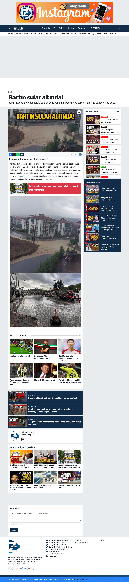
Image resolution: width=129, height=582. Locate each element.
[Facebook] (10, 568)
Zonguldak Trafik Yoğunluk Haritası (61, 547)
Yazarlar (46, 28)
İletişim (71, 28)
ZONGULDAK (43, 34)
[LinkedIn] (25, 568)
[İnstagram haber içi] (64, 12)
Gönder (14, 530)
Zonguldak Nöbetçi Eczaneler (59, 540)
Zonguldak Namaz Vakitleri (58, 545)
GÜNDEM (33, 34)
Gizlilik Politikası (82, 542)
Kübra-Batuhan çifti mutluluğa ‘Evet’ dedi (109, 151)
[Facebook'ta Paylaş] (10, 154)
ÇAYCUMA (65, 34)
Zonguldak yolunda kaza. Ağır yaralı (110, 131)
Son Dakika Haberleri (56, 554)
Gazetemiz (83, 28)
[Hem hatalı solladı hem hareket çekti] (45, 477)
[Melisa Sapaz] (15, 436)
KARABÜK (82, 34)
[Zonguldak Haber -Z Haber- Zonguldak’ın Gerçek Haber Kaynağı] (15, 28)
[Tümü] (118, 111)
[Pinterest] (17, 568)
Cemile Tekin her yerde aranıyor (109, 121)
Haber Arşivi (53, 556)
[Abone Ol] (80, 155)
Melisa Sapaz (15, 159)
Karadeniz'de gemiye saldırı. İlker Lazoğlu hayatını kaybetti (108, 161)
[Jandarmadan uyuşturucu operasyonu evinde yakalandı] (69, 457)
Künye (102, 540)
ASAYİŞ (91, 34)
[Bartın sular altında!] (45, 130)
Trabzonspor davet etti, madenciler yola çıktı (109, 171)
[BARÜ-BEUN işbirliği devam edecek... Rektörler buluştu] (45, 457)
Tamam (119, 579)
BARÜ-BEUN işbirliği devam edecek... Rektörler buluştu (44, 466)
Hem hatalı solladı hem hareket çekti (42, 486)
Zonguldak (104, 137)
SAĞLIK (113, 34)
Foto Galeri (59, 28)
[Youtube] (28, 568)
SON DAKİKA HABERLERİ (18, 34)
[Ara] (120, 28)
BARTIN (74, 34)
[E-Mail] (23, 439)
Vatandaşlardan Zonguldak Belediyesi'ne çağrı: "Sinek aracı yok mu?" (110, 141)
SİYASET (99, 34)
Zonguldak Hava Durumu (57, 542)
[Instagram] (21, 568)
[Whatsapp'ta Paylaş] (18, 154)
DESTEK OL (96, 28)
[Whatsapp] (32, 568)
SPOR (106, 34)
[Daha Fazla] (22, 154)
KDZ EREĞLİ (54, 34)
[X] (13, 568)
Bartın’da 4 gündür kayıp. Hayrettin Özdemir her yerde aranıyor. (20, 487)
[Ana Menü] (120, 34)
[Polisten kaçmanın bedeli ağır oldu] (69, 477)
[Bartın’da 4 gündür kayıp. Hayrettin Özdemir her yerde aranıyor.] (21, 477)
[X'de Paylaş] (14, 154)
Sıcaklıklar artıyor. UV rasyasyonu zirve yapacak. (19, 466)
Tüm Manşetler (54, 552)
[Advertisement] (64, 62)
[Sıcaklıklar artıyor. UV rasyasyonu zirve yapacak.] (21, 457)
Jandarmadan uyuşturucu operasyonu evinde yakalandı (69, 466)
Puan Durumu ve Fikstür (57, 549)
